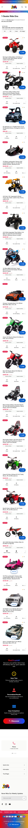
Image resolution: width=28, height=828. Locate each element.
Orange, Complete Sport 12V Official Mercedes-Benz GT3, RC (12, 304)
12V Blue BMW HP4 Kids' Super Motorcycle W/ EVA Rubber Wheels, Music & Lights (12, 270)
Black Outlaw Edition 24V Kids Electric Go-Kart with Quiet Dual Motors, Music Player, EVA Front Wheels (13, 406)
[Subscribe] (24, 798)
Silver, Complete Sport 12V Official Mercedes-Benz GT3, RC (12, 642)
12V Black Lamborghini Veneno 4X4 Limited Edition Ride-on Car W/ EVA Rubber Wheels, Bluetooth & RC (12, 163)
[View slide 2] (14, 753)
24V (10, 31)
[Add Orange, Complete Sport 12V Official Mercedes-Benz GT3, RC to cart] (22, 299)
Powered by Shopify (19, 821)
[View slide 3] (16, 753)
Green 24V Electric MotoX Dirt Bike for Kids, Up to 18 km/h (13, 337)
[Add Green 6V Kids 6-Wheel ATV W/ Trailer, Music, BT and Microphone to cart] (22, 470)
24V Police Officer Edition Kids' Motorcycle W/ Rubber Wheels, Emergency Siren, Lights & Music (12, 93)
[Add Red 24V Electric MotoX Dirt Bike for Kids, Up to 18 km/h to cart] (22, 366)
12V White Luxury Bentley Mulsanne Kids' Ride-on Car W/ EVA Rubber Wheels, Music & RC (12, 610)
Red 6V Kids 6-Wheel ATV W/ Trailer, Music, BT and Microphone (13, 509)
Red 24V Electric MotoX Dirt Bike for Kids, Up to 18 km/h (12, 371)
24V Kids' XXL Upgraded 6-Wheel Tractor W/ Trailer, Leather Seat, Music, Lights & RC (13, 198)
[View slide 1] (12, 753)
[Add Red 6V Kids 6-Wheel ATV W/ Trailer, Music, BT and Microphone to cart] (22, 504)
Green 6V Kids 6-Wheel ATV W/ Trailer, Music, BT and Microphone (13, 475)
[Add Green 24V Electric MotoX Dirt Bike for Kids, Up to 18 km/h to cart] (22, 332)
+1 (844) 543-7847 (14, 748)
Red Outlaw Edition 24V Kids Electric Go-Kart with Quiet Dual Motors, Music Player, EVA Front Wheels (14, 441)
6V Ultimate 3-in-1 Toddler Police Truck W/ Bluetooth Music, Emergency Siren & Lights (13, 128)
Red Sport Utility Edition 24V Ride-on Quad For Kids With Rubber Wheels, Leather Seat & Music (13, 58)
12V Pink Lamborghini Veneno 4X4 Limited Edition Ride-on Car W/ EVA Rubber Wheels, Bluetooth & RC (12, 577)
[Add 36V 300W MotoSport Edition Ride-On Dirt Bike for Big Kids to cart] (22, 537)
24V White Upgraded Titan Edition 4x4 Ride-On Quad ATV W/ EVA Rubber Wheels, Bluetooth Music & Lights (13, 234)
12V (4, 31)
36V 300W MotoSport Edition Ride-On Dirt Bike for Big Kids (13, 542)
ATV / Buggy (22, 31)
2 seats (16, 31)
